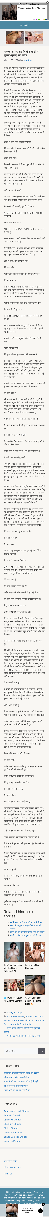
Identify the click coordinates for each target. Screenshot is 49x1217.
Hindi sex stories (12, 1167)
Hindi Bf (8, 1173)
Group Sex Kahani (13, 1132)
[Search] (41, 1051)
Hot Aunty (14, 1024)
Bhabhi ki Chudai (12, 1124)
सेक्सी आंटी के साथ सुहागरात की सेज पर (25, 935)
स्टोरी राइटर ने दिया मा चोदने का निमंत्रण (26, 922)
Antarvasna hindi (15, 1016)
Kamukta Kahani (12, 1141)
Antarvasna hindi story (25, 1020)
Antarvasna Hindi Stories (16, 1111)
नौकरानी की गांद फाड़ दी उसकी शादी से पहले (21, 1081)
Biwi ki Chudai (11, 1128)
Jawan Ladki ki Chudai (15, 1137)
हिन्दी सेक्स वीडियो (10, 1161)
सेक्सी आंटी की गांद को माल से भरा (17, 1090)
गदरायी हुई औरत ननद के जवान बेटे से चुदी (23, 1036)
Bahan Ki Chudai (12, 1119)
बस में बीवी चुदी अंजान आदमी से (16, 1086)
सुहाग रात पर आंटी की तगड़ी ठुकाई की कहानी (21, 1073)
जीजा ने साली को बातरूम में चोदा (16, 1077)
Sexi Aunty (25, 1024)
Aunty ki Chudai (15, 1012)
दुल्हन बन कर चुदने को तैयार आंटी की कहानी (27, 932)
